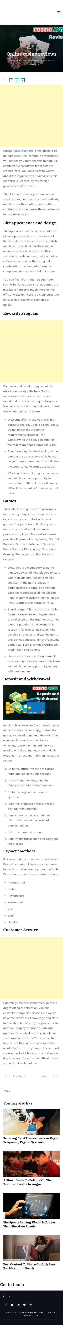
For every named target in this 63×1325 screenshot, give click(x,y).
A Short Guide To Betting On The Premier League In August (31, 1170)
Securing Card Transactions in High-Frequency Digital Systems (31, 1128)
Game (45, 61)
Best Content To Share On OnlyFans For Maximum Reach (31, 1254)
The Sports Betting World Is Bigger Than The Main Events (31, 1212)
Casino (11, 61)
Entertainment (20, 61)
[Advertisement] (31, 116)
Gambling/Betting (34, 61)
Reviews (51, 61)
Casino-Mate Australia (18, 150)
